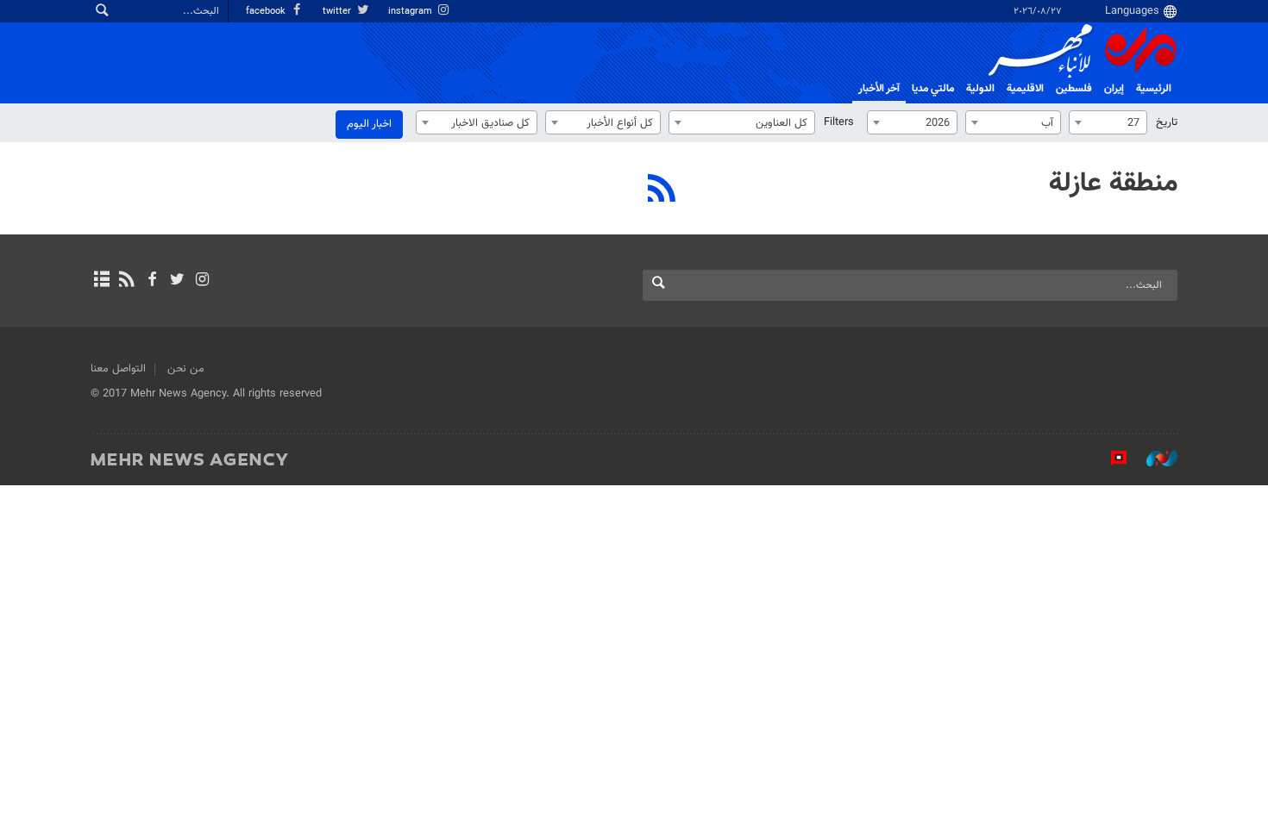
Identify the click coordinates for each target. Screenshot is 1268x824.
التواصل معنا (118, 369)
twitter (338, 11)
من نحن (185, 369)
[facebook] (151, 281)
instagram (411, 11)
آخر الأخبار (879, 88)
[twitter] (177, 281)
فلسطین (1074, 88)
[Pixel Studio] (1110, 458)
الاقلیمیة (1025, 88)
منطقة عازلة (1113, 183)
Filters (839, 122)
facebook (267, 11)
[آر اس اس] (126, 281)
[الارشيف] (101, 281)
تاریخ (1166, 122)
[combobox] (1108, 122)
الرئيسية (1153, 88)
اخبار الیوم (369, 124)
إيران (1114, 88)
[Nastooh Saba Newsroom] (1153, 458)
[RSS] (662, 190)
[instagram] (202, 281)
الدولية (980, 88)
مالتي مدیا (933, 88)
